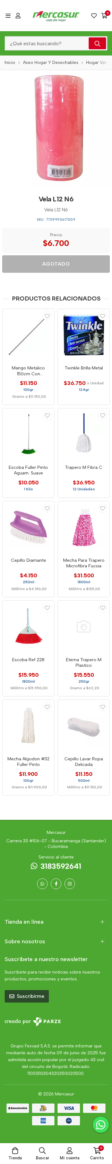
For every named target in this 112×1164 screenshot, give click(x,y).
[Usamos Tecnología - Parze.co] (33, 1021)
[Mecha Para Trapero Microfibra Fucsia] (84, 527)
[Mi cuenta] (18, 15)
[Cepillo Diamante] (28, 527)
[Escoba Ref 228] (28, 626)
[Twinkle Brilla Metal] (84, 335)
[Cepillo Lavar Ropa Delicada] (84, 726)
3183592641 (60, 866)
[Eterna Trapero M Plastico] (84, 626)
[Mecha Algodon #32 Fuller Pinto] (28, 726)
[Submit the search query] (97, 43)
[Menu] (8, 15)
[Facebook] (56, 883)
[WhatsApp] (42, 883)
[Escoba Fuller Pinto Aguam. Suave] (28, 434)
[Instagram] (69, 883)
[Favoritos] (94, 15)
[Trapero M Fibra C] (84, 434)
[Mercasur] (56, 15)
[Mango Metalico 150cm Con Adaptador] (28, 335)
